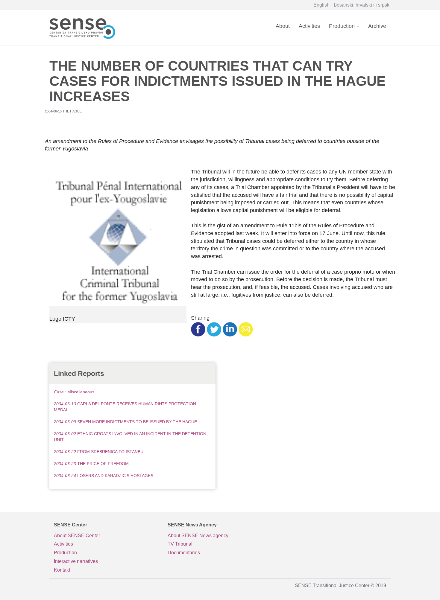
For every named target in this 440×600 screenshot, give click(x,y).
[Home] (84, 27)
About (283, 26)
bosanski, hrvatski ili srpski (362, 4)
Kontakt (62, 569)
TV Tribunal (180, 543)
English (321, 4)
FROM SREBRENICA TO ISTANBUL (100, 451)
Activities (309, 26)
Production (342, 26)
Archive (377, 26)
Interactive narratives (76, 561)
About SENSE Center (77, 535)
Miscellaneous (74, 391)
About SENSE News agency (198, 535)
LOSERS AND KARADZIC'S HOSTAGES (103, 475)
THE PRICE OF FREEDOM (91, 463)
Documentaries (184, 552)
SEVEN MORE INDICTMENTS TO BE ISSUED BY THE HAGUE (125, 421)
